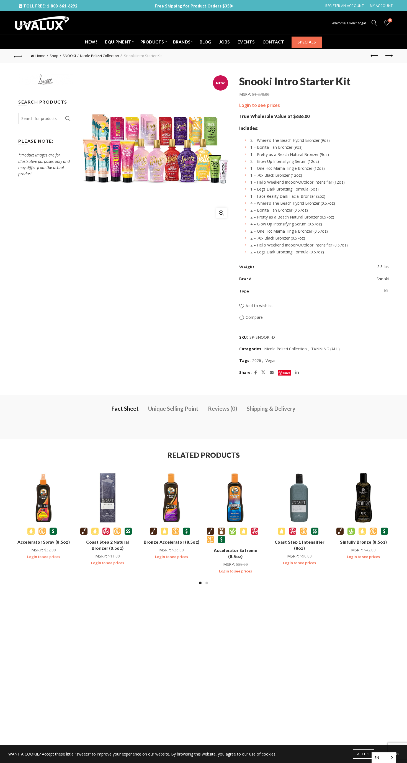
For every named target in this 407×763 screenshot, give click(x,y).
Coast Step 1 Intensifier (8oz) (299, 545)
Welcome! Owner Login (348, 22)
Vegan (271, 360)
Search (67, 118)
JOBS (224, 41)
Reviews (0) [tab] (222, 408)
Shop (54, 55)
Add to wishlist (259, 305)
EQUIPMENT (118, 41)
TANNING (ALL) (325, 348)
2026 (256, 360)
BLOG (206, 41)
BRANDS (181, 41)
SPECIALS (306, 42)
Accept (363, 754)
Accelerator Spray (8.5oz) (43, 542)
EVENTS (246, 41)
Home (40, 55)
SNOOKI (69, 55)
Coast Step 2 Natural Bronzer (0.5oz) (107, 545)
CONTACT (273, 41)
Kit (386, 290)
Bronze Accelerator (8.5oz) (172, 542)
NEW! (91, 41)
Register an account (344, 5)
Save (286, 373)
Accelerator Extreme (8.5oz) (235, 553)
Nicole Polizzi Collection (99, 55)
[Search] (374, 23)
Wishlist (390, 20)
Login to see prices (259, 105)
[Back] (18, 55)
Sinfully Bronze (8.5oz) (363, 542)
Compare (254, 317)
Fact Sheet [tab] (125, 408)
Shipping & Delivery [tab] (271, 408)
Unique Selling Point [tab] (173, 408)
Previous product (375, 55)
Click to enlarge (221, 213)
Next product (388, 55)
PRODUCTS (152, 41)
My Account (381, 5)
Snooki (383, 278)
